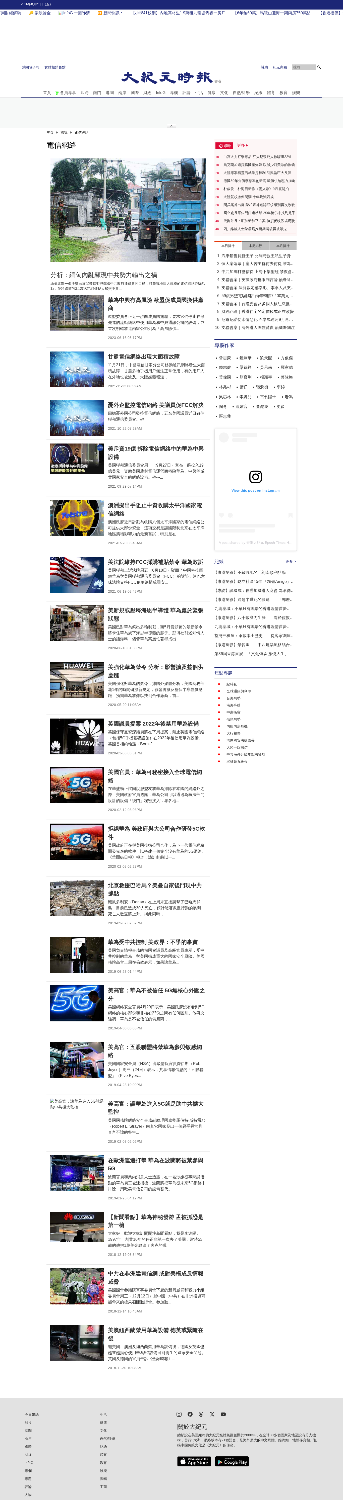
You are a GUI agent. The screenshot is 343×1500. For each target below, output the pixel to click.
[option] (128, 210)
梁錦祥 (246, 367)
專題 (28, 1479)
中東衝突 (233, 712)
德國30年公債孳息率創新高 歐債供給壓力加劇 (259, 181)
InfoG (160, 93)
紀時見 (231, 684)
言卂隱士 (268, 397)
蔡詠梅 (287, 377)
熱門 (97, 93)
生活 (199, 93)
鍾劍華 (246, 358)
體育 (271, 93)
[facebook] (190, 1413)
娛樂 (296, 93)
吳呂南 (266, 367)
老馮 (289, 397)
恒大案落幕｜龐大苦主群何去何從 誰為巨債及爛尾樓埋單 (258, 264)
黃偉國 (225, 377)
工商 (103, 1487)
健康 (212, 93)
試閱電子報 (30, 67)
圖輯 (103, 1479)
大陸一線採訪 (237, 747)
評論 (187, 93)
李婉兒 (246, 397)
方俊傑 (287, 358)
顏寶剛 (246, 377)
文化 (224, 93)
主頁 (49, 132)
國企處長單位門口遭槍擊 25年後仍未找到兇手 (259, 213)
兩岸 (122, 93)
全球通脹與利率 (238, 691)
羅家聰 (287, 367)
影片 (28, 1423)
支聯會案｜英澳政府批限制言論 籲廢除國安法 (258, 280)
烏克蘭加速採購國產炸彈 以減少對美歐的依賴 (259, 165)
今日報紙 (32, 1415)
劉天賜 (266, 358)
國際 (135, 93)
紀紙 (258, 93)
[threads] (201, 1413)
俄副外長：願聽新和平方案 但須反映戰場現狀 (259, 221)
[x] (212, 1413)
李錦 (281, 387)
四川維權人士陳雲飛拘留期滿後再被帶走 (255, 229)
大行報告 (233, 733)
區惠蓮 (225, 416)
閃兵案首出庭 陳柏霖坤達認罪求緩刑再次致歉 (259, 205)
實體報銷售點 (55, 67)
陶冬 (223, 406)
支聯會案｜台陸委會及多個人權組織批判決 (257, 304)
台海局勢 (233, 698)
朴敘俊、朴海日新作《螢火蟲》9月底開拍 (256, 189)
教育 (283, 93)
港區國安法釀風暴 (240, 740)
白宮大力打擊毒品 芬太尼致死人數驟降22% (257, 157)
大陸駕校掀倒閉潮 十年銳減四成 (248, 197)
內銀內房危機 (237, 726)
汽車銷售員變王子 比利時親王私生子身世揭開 (258, 256)
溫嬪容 (242, 406)
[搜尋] (319, 67)
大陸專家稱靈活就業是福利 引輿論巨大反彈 (257, 173)
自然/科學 (241, 93)
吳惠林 (225, 397)
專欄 (174, 93)
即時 (85, 93)
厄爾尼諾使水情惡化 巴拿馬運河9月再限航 (257, 320)
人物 (28, 1495)
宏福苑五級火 (237, 761)
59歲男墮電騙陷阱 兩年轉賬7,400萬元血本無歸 (257, 296)
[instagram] (179, 1413)
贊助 (264, 67)
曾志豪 (225, 358)
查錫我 (262, 406)
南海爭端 (233, 705)
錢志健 (225, 367)
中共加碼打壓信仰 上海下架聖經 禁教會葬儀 (258, 272)
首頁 (47, 93)
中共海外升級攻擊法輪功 (245, 754)
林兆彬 (225, 387)
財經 (147, 93)
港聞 (110, 93)
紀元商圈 (280, 67)
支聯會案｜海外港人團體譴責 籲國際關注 (258, 327)
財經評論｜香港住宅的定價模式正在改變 (257, 311)
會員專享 (68, 93)
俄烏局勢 (233, 719)
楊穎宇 (266, 377)
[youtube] (223, 1413)
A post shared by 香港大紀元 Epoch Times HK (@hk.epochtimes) (270, 543)
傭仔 (244, 387)
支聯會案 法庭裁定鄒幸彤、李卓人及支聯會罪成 (258, 288)
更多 (281, 406)
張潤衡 (262, 387)
